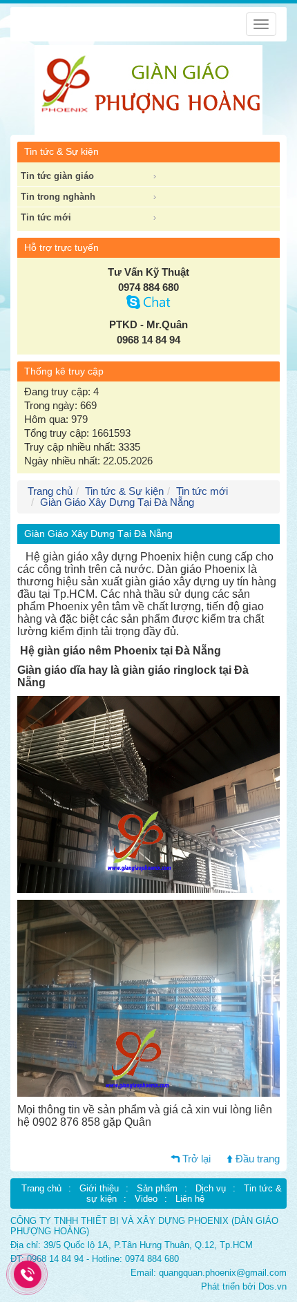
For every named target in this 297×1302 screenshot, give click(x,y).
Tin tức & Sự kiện (124, 491)
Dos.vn (272, 1286)
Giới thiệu (99, 1188)
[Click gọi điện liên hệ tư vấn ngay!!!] (28, 1274)
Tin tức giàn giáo (57, 176)
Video (146, 1199)
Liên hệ (189, 1199)
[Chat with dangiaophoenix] (148, 305)
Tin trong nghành (58, 196)
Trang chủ (41, 1188)
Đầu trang (258, 1158)
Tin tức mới (46, 217)
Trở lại (196, 1158)
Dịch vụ (210, 1188)
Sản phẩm (157, 1188)
